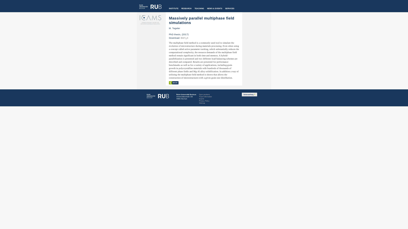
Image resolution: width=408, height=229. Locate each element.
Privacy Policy (204, 101)
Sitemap (202, 103)
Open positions (204, 94)
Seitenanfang (248, 94)
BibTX (184, 38)
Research (186, 9)
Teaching (199, 9)
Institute (173, 9)
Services (229, 9)
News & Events (214, 9)
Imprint (201, 99)
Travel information (205, 97)
